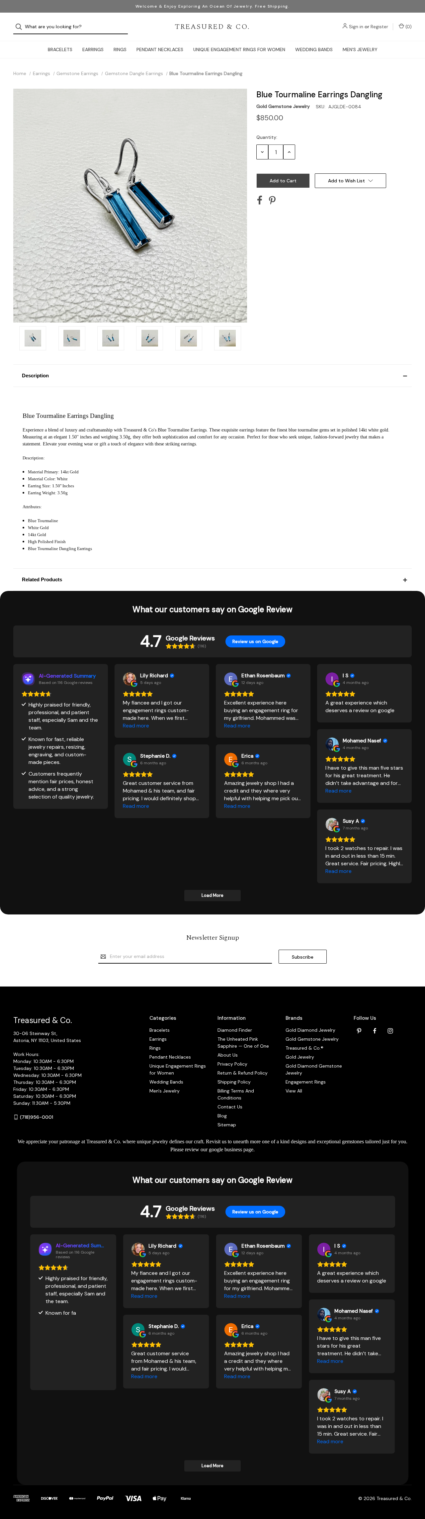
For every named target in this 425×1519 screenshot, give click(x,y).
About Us (227, 1055)
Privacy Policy (232, 1064)
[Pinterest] (272, 200)
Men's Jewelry (360, 49)
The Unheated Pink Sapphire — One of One (243, 1042)
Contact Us (229, 1107)
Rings (120, 49)
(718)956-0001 (36, 1117)
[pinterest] (359, 1031)
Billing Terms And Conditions (235, 1094)
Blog (222, 1116)
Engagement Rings (306, 1082)
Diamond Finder (234, 1030)
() (408, 27)
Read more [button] (136, 725)
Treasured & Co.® (304, 1048)
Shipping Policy (234, 1082)
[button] (212, 375)
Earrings (93, 49)
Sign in (356, 27)
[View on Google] (129, 679)
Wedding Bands (314, 49)
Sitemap (226, 1125)
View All (294, 1091)
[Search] (20, 26)
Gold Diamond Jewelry (310, 1030)
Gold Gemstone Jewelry (312, 1039)
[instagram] (390, 1031)
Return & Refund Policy (242, 1073)
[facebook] (375, 1031)
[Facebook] (259, 200)
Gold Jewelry (300, 1057)
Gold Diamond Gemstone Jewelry (314, 1069)
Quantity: (266, 137)
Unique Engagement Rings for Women (239, 49)
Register (379, 27)
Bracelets (60, 49)
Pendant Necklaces (159, 49)
